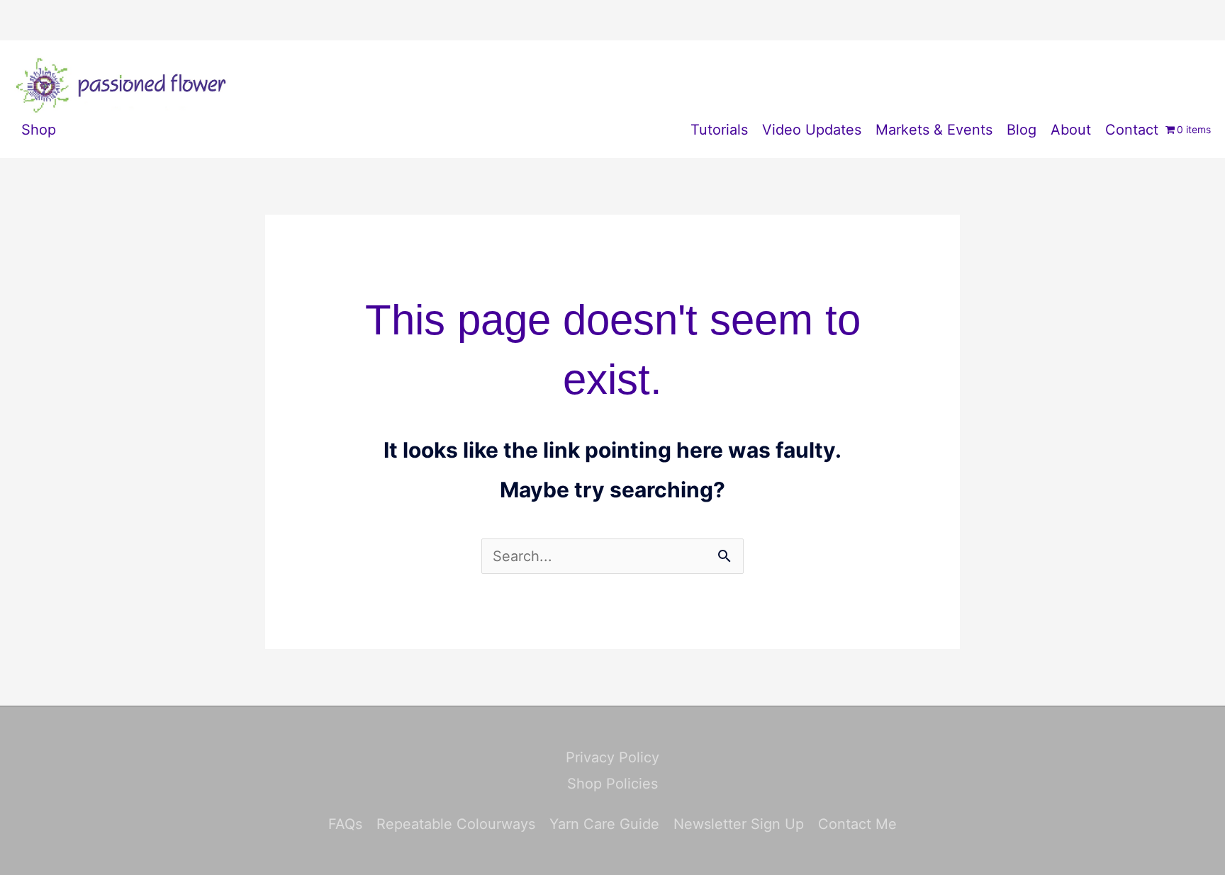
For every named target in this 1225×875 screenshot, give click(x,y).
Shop (38, 129)
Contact (1131, 129)
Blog (1021, 129)
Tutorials (719, 129)
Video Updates (811, 129)
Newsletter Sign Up (738, 823)
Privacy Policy (612, 757)
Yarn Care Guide (604, 823)
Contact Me (857, 823)
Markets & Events (934, 129)
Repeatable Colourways (455, 823)
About (1071, 129)
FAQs (345, 823)
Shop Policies (612, 783)
